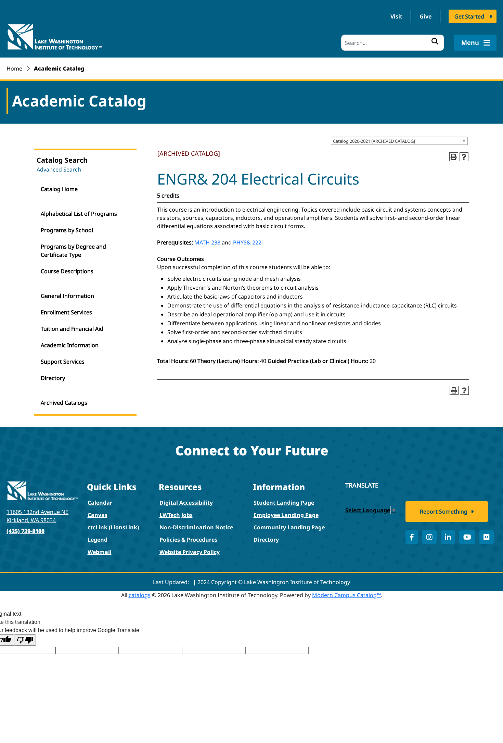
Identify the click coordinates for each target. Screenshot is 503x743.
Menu (471, 42)
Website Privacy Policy (189, 552)
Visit (396, 16)
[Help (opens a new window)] (464, 156)
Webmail (100, 552)
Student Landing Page (284, 502)
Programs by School (67, 230)
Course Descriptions (67, 271)
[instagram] (429, 537)
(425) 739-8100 (25, 531)
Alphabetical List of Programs (79, 213)
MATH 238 (207, 242)
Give (425, 16)
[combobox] (399, 141)
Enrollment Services (66, 312)
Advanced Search (59, 169)
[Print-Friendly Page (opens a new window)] (453, 156)
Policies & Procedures (188, 539)
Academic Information (70, 345)
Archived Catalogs (64, 402)
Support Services (63, 361)
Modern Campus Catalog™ (346, 595)
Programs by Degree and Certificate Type (73, 251)
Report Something (443, 511)
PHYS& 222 (247, 242)
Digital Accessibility (186, 502)
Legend (97, 539)
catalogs (140, 595)
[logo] (54, 36)
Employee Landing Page (286, 515)
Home (14, 68)
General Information (67, 296)
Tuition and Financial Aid (72, 328)
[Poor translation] (25, 640)
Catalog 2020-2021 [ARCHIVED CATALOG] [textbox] (374, 141)
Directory (53, 378)
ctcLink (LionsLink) (113, 527)
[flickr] (486, 537)
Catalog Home (59, 189)
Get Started (469, 16)
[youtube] (467, 537)
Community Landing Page (289, 527)
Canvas (97, 515)
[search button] (434, 41)
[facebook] (411, 537)
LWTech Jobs (176, 515)
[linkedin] (448, 537)
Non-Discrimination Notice (196, 527)
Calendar (100, 502)
